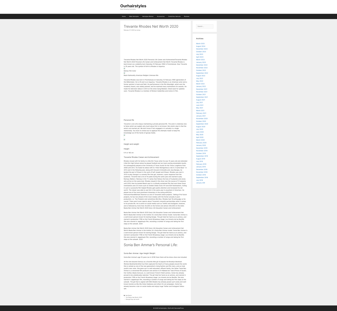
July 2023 (199, 54)
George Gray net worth (132, 299)
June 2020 (200, 132)
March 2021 (200, 110)
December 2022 (201, 65)
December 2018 (201, 169)
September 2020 (202, 124)
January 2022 (201, 86)
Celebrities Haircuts (174, 16)
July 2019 (199, 161)
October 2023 (201, 52)
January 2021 (201, 116)
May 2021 (199, 108)
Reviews (186, 16)
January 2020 (201, 145)
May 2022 (199, 81)
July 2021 (199, 102)
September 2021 (202, 97)
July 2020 (199, 129)
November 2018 (201, 172)
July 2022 (199, 78)
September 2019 (202, 156)
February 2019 (201, 164)
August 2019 (200, 159)
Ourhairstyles (133, 5)
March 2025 (200, 43)
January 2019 (201, 167)
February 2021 (201, 113)
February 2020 (201, 143)
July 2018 (199, 180)
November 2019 (201, 151)
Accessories (161, 16)
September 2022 (202, 73)
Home (124, 16)
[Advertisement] (155, 46)
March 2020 (200, 140)
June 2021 (199, 105)
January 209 (200, 183)
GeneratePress (179, 308)
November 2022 (202, 68)
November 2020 (202, 118)
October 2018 (201, 175)
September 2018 (202, 177)
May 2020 (199, 134)
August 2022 (200, 76)
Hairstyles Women (147, 16)
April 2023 (199, 57)
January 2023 (201, 62)
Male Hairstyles (134, 16)
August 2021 (200, 100)
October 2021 (201, 94)
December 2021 (201, 89)
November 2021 (201, 92)
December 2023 (202, 49)
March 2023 (200, 59)
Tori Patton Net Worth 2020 (134, 297)
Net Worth (129, 295)
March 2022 (200, 84)
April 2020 (199, 137)
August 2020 (200, 126)
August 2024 (200, 46)
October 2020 (201, 121)
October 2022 (201, 70)
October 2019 (201, 153)
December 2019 (201, 148)
